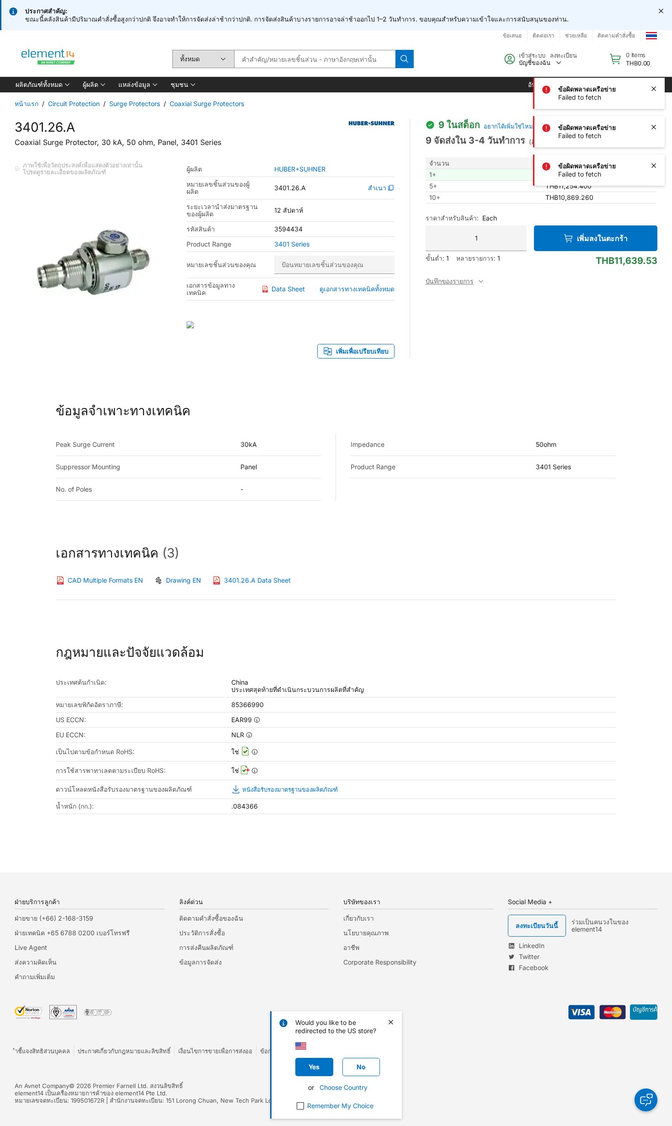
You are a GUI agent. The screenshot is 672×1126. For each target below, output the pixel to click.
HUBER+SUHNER (299, 169)
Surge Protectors (134, 103)
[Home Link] (48, 59)
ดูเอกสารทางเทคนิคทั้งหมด (357, 289)
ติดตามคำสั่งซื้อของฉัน (211, 918)
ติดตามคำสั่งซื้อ (616, 35)
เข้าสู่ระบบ (532, 55)
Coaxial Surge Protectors (207, 103)
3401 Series (291, 244)
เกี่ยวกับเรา (358, 918)
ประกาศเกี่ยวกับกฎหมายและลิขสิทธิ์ (124, 1051)
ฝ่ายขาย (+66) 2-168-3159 (54, 918)
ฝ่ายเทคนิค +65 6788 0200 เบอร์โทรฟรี (72, 933)
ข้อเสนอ (512, 35)
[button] (41, 84)
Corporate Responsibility (379, 962)
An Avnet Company (42, 1085)
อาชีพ (351, 947)
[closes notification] (661, 11)
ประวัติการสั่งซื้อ (202, 933)
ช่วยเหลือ (576, 35)
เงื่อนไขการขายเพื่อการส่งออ (215, 1051)
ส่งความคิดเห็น (36, 962)
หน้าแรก (26, 103)
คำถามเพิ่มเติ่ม (35, 977)
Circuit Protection (74, 103)
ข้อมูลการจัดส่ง (200, 962)
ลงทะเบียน (563, 55)
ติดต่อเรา (544, 35)
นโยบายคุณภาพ (366, 933)
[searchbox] (314, 59)
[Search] (404, 59)
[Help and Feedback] (646, 1099)
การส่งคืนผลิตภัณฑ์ (206, 947)
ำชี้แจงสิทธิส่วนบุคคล (42, 1051)
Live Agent (31, 947)
